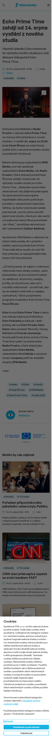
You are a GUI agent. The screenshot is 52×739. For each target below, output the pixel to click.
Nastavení (8, 721)
